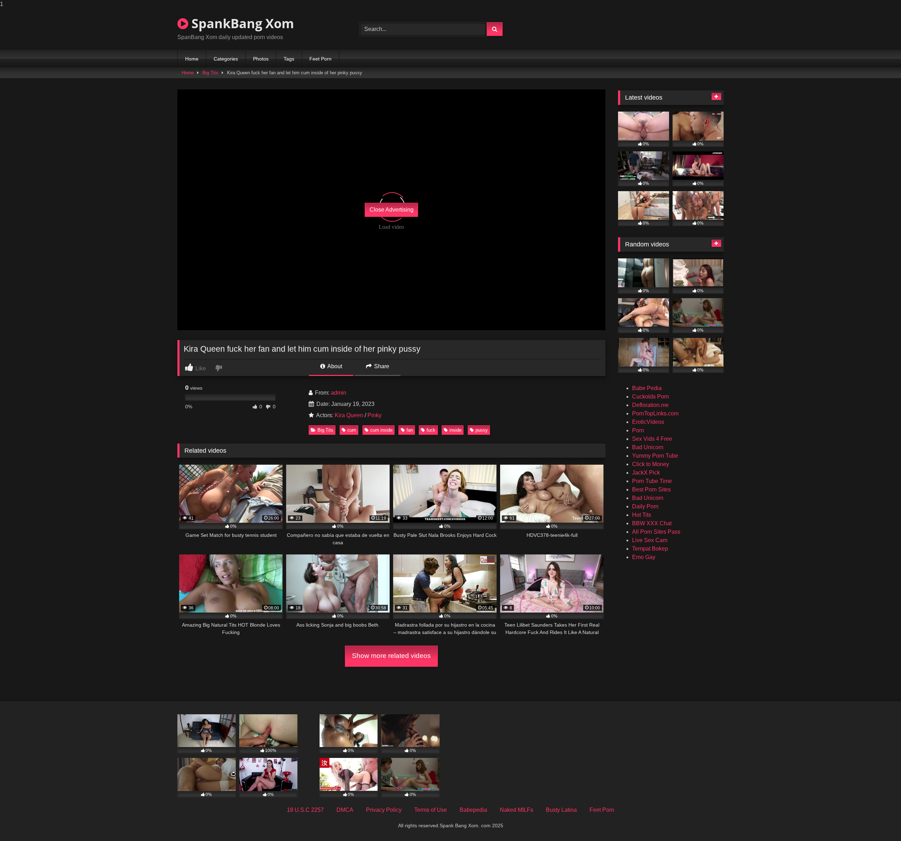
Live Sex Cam (649, 540)
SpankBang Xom (241, 23)
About (334, 366)
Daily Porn (645, 506)
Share (381, 366)
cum (351, 430)
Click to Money (650, 464)
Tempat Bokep (650, 549)
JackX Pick (646, 473)
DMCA (344, 810)
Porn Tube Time (652, 481)
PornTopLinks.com (655, 413)
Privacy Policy (384, 810)
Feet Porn (320, 59)
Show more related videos (391, 655)
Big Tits (210, 72)
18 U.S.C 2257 (305, 810)
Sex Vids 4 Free (652, 439)
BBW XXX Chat (652, 523)
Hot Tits (641, 515)
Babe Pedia (647, 388)
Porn (638, 430)
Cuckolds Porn (650, 397)
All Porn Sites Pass (656, 532)
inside (455, 430)
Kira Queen (349, 415)
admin (338, 393)
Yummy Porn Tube (655, 456)
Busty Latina (561, 810)
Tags (289, 59)
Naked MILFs (516, 810)
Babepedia (473, 810)
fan (410, 430)
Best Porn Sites (651, 489)
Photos (261, 59)
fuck (431, 430)
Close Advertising (392, 210)
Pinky (374, 415)
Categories (226, 59)
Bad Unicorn (647, 447)
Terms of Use (430, 810)
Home (192, 59)
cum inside (381, 430)
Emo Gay (643, 557)
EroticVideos (648, 422)
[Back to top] (879, 821)
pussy (481, 430)
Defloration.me (650, 405)
